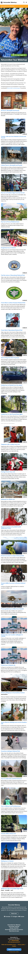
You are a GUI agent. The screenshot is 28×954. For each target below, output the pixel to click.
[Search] (24, 2)
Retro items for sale (14, 931)
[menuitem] (24, 2)
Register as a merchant (14, 949)
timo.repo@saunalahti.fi (14, 942)
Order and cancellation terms (8, 944)
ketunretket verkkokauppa (13, 88)
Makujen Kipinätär (14, 928)
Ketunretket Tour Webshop (7, 6)
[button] (2, 32)
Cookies (14, 946)
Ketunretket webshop (14, 926)
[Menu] (26, 2)
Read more (14, 913)
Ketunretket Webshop (14, 905)
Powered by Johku (14, 952)
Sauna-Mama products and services (14, 929)
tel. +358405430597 (14, 940)
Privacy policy (21, 944)
